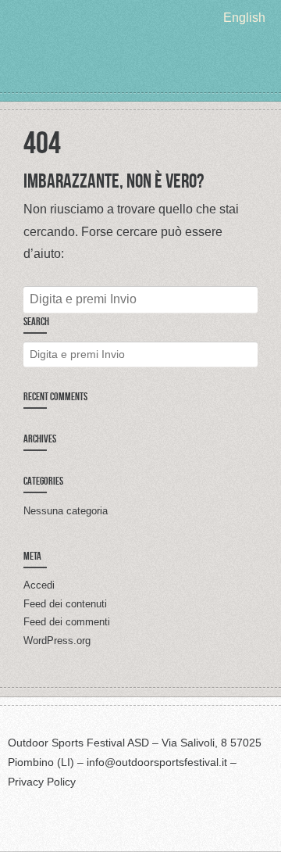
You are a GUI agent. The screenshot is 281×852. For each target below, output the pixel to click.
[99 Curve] (140, 62)
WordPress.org (57, 640)
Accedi (39, 585)
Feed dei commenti (66, 622)
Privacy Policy (42, 781)
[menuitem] (244, 17)
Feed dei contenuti (65, 604)
